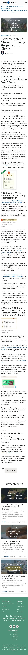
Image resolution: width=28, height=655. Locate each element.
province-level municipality (13, 275)
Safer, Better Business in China (14, 6)
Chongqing (20, 276)
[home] (9, 2)
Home (2, 6)
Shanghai (5, 276)
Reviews (4, 606)
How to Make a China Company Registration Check (14, 11)
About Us (19, 604)
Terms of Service (6, 645)
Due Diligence (5, 8)
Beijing (9, 276)
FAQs (3, 612)
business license (5, 166)
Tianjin (13, 276)
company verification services (10, 453)
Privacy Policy (22, 645)
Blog (18, 609)
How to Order (5, 609)
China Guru (20, 612)
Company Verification (8, 604)
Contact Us (20, 606)
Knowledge (5, 591)
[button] (26, 2)
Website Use (15, 645)
